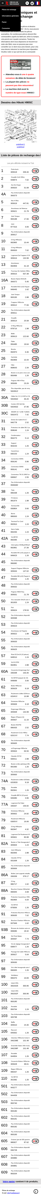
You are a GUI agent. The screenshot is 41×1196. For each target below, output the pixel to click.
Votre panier (9, 1181)
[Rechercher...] (27, 3)
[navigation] (2, 3)
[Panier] (32, 3)
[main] (20, 596)
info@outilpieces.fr (13, 1193)
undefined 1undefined (20, 145)
